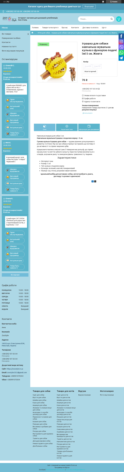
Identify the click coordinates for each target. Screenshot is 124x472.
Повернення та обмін (11, 38)
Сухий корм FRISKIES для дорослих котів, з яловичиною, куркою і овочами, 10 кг (16, 88)
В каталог (89, 6)
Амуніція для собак (40, 405)
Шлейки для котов (64, 400)
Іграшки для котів (63, 426)
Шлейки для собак (39, 400)
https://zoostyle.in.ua (15, 369)
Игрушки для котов (64, 417)
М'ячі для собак (44, 33)
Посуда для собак (39, 431)
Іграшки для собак (39, 421)
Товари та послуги (49, 28)
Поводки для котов (64, 424)
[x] (95, 182)
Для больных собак (40, 446)
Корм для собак (39, 402)
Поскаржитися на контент (55, 469)
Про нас (65, 28)
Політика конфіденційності (75, 469)
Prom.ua (74, 465)
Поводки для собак (40, 424)
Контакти (75, 28)
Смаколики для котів (64, 429)
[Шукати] (111, 19)
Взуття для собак (39, 397)
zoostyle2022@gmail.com (17, 372)
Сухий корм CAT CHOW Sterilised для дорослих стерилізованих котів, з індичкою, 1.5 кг (15, 221)
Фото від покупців (107, 395)
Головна (35, 28)
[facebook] (93, 182)
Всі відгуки (15, 275)
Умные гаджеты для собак (43, 443)
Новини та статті (9, 46)
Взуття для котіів (63, 397)
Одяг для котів (62, 395)
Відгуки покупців (84, 395)
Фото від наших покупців (13, 51)
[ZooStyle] (9, 19)
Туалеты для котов (64, 439)
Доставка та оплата (90, 28)
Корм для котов (63, 405)
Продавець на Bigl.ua (62, 467)
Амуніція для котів (64, 402)
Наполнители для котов (66, 441)
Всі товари (6, 34)
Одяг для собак (38, 395)
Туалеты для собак (40, 438)
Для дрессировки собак (41, 441)
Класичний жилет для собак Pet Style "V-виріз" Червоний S (15, 159)
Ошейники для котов (65, 432)
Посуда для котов (63, 444)
